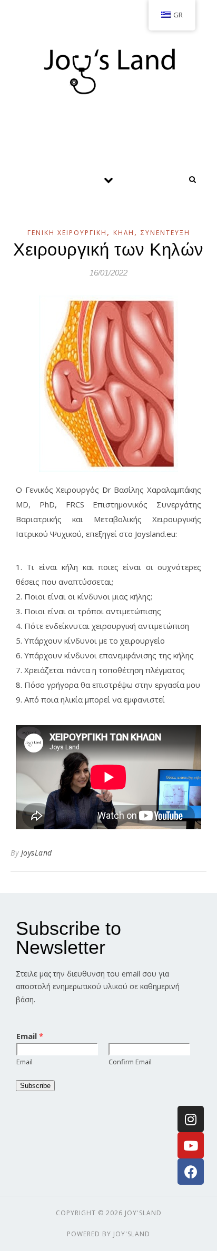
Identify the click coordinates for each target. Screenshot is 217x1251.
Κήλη (123, 232)
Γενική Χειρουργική (67, 232)
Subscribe (35, 1086)
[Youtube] (190, 1145)
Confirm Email (130, 1061)
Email (29, 1036)
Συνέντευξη (165, 232)
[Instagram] (190, 1119)
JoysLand (36, 853)
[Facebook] (190, 1171)
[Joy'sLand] (108, 68)
